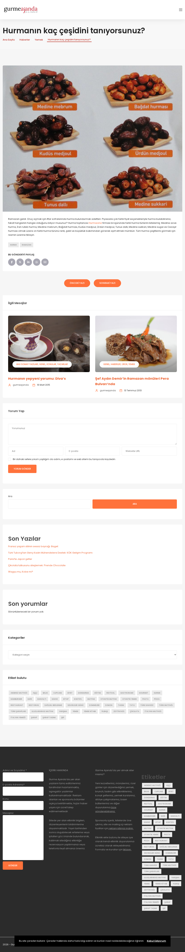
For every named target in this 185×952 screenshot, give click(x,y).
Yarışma (63, 711)
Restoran (34, 705)
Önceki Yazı (77, 283)
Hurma (13, 245)
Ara (10, 496)
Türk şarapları (18, 711)
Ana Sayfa (9, 39)
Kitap (65, 699)
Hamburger (16, 699)
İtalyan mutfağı (153, 711)
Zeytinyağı (118, 711)
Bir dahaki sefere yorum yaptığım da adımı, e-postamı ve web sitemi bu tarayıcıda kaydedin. (64, 459)
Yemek (39, 39)
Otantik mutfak (108, 699)
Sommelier (94, 705)
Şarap (34, 717)
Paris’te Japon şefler (20, 559)
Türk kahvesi (146, 705)
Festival (110, 693)
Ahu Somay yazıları (27, 364)
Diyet (69, 693)
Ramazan (26, 245)
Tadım (121, 705)
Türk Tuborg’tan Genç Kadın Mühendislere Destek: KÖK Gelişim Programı (50, 552)
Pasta (145, 699)
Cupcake (57, 693)
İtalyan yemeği (18, 717)
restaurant (17, 705)
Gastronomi (126, 693)
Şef (62, 717)
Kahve (55, 699)
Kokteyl (78, 699)
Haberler (25, 39)
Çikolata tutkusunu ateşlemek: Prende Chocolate (37, 565)
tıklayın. (127, 849)
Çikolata (134, 711)
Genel (42, 364)
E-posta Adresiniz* (14, 784)
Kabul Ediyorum (156, 940)
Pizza (157, 699)
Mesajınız (8, 813)
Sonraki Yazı (107, 283)
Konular (51, 364)
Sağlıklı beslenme (53, 705)
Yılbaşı (104, 711)
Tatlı (132, 705)
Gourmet (143, 693)
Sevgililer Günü (75, 705)
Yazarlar (62, 364)
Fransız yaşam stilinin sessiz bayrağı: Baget (33, 546)
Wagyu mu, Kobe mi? (20, 571)
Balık (45, 693)
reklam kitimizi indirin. (121, 828)
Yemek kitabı (90, 711)
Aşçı (35, 693)
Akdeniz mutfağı (19, 693)
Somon (108, 705)
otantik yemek (129, 699)
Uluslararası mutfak (42, 711)
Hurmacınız (95, 223)
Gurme (157, 693)
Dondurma (83, 693)
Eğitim (97, 693)
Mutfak (91, 699)
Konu (6, 799)
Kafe (30, 699)
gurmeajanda (21, 384)
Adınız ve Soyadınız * (15, 770)
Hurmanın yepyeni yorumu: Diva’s (37, 378)
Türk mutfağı (166, 705)
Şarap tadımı (49, 717)
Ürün (124, 364)
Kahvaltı (41, 699)
